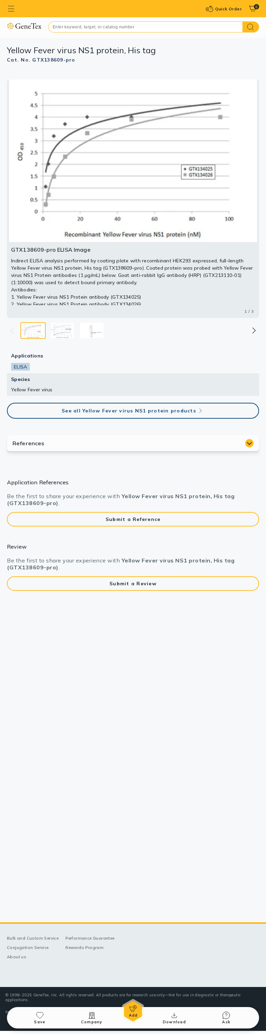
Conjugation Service (28, 947)
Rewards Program (84, 947)
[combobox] (145, 26)
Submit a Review (133, 583)
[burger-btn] (11, 8)
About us (16, 956)
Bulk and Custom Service (33, 938)
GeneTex (24, 25)
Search (251, 26)
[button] (253, 330)
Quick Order (228, 8)
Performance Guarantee (89, 938)
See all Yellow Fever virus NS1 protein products (129, 411)
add (133, 1011)
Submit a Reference (133, 519)
